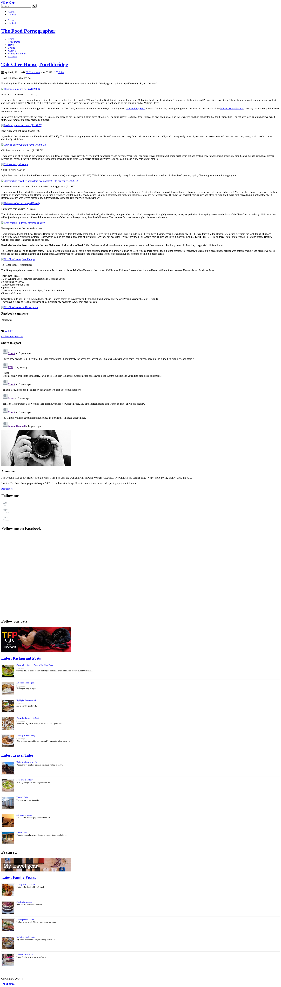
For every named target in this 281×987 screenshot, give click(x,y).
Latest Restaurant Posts (21, 658)
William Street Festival (231, 108)
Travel (11, 44)
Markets (12, 50)
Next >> (18, 336)
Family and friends (17, 53)
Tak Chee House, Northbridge (34, 64)
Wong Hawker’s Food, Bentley (28, 718)
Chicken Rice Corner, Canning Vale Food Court (34, 665)
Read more (7, 488)
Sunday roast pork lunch (25, 884)
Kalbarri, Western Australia (26, 762)
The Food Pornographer (28, 31)
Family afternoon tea (24, 902)
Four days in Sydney (24, 780)
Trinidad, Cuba (22, 797)
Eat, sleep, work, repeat (25, 683)
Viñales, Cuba (21, 832)
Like (61, 72)
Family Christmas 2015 (25, 955)
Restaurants (14, 41)
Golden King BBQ (136, 108)
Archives (12, 56)
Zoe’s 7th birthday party (25, 937)
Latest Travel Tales (17, 755)
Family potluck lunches (25, 919)
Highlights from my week (26, 700)
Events (11, 47)
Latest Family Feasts (18, 877)
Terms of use (30, 978)
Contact (12, 14)
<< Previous (7, 336)
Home (11, 39)
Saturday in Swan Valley (25, 735)
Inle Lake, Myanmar (24, 815)
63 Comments (33, 72)
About (11, 11)
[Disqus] (140, 388)
